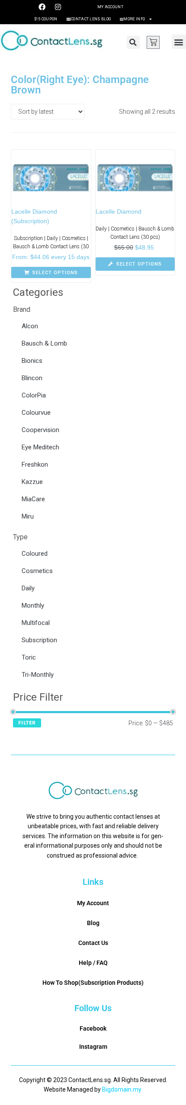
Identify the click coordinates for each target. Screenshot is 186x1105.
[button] (133, 42)
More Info (134, 19)
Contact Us (93, 942)
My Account (110, 7)
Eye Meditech (40, 447)
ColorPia (34, 395)
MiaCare (33, 499)
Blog (93, 922)
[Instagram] (58, 7)
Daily (28, 588)
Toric (29, 657)
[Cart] (153, 42)
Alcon (30, 326)
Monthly (33, 605)
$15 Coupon (46, 19)
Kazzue (32, 482)
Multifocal (36, 623)
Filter (27, 723)
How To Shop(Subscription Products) (93, 982)
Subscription (39, 640)
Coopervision (40, 430)
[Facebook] (42, 7)
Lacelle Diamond (118, 211)
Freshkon (35, 464)
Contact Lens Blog (91, 19)
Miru (28, 516)
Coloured (35, 553)
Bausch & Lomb (44, 343)
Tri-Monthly (38, 675)
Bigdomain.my (121, 1089)
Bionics (32, 361)
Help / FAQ (93, 962)
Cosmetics (37, 571)
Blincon (32, 378)
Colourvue (36, 412)
